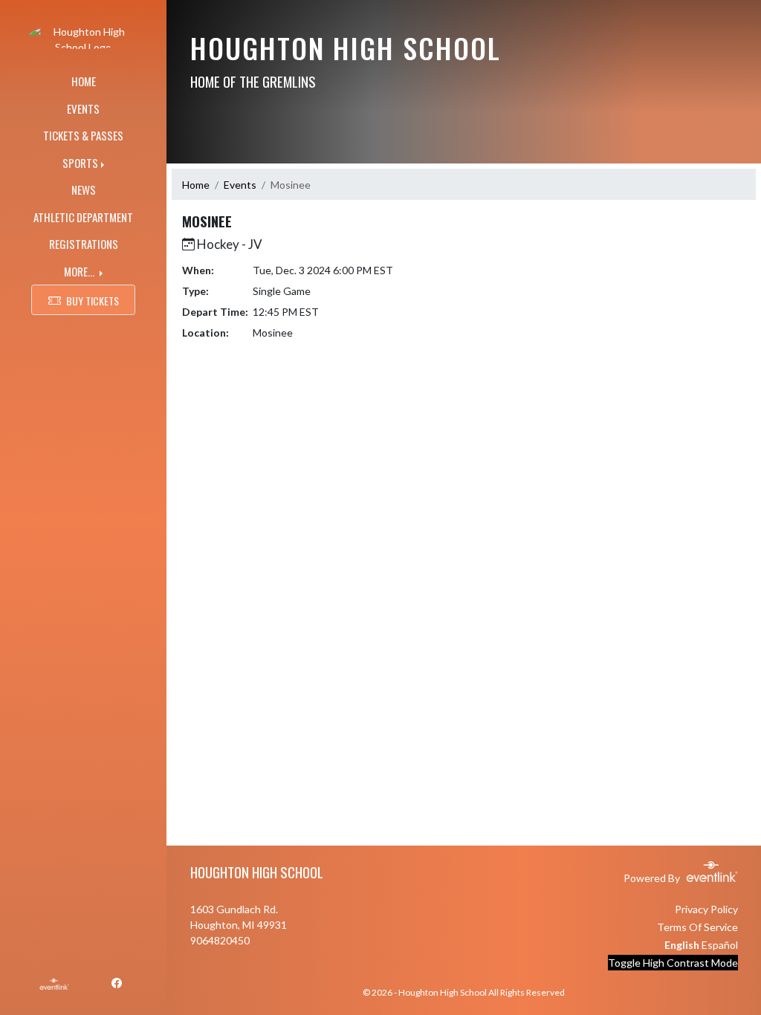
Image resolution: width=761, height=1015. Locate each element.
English (681, 944)
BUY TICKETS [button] (92, 300)
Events (240, 184)
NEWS (83, 189)
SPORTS (80, 163)
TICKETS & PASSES (83, 135)
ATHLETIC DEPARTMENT (83, 217)
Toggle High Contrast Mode (673, 962)
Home (196, 184)
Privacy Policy (706, 909)
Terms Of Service (697, 927)
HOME (83, 81)
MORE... (80, 271)
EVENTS (83, 108)
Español (720, 944)
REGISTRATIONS (83, 244)
